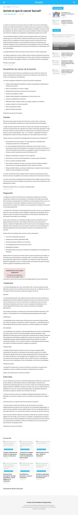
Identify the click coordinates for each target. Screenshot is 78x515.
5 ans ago (64, 25)
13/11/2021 (21, 14)
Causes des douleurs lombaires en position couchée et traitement (67, 22)
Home (4, 6)
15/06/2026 (39, 479)
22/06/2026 (22, 479)
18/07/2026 (6, 483)
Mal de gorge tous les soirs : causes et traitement (42, 454)
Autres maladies (15, 6)
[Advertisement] (26, 19)
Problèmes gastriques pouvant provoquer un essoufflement (42, 475)
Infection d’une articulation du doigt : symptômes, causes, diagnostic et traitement (9, 477)
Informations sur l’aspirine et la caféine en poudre (67, 14)
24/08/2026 (64, 74)
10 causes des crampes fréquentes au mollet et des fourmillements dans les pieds (26, 455)
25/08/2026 (6, 457)
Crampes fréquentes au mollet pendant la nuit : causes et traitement (67, 71)
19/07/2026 (39, 457)
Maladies (9, 6)
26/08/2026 (56, 48)
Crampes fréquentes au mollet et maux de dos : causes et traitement (10, 454)
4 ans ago (64, 17)
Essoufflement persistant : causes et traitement (26, 475)
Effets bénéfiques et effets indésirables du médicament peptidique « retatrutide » (61, 45)
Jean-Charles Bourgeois (10, 14)
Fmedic (39, 2)
